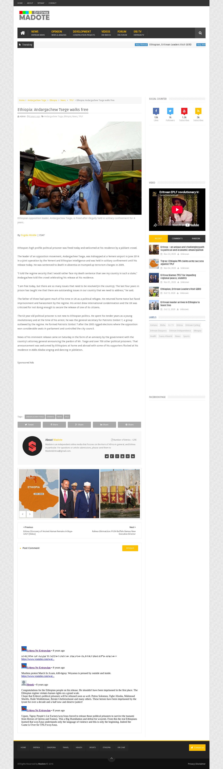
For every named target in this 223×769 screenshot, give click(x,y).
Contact (52, 3)
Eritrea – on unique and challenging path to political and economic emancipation (182, 248)
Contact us (199, 747)
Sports (186, 336)
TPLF (71, 100)
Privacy (191, 764)
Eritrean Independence (180, 330)
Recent (158, 238)
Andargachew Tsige (37, 100)
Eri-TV (139, 33)
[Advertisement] (111, 74)
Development (84, 33)
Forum (122, 33)
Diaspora (51, 747)
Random (196, 238)
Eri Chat (121, 747)
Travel (66, 747)
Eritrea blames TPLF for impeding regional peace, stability (178, 277)
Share (55, 424)
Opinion (58, 33)
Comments (177, 238)
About (30, 3)
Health (153, 336)
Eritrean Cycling (193, 325)
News (38, 33)
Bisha (162, 325)
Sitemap (40, 3)
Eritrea (180, 325)
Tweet (31, 424)
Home (20, 3)
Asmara (153, 325)
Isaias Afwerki (165, 336)
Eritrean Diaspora (158, 330)
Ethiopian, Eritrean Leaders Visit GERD (152, 44)
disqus (130, 548)
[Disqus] (79, 598)
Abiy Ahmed (122, 44)
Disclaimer (201, 764)
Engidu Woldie (29, 235)
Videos (106, 33)
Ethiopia (53, 100)
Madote (42, 764)
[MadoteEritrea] (107, 456)
